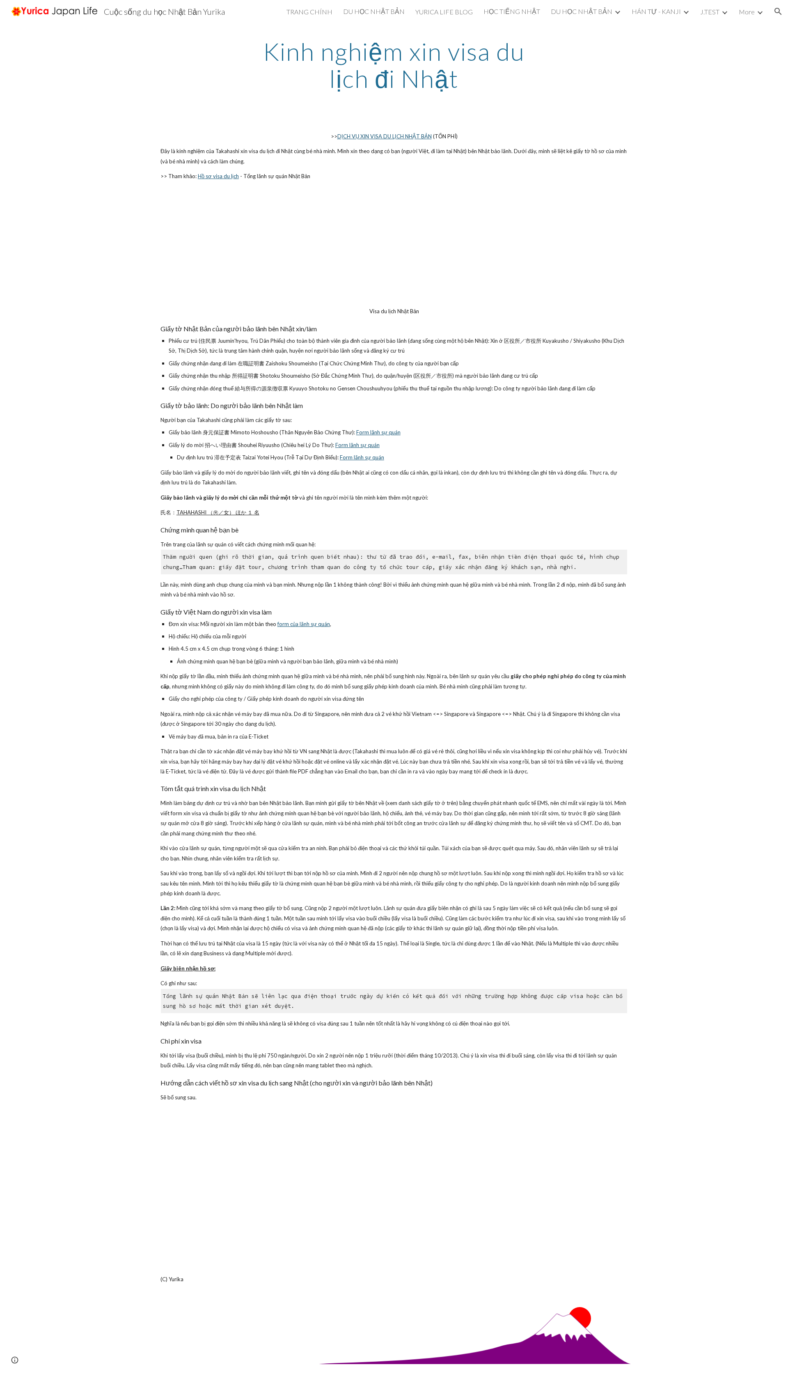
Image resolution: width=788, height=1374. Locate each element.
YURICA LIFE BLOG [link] (444, 12)
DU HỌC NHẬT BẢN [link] (374, 11)
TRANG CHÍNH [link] (309, 12)
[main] (394, 64)
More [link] (747, 12)
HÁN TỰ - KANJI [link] (656, 11)
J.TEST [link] (709, 12)
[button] (778, 11)
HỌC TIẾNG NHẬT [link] (511, 11)
